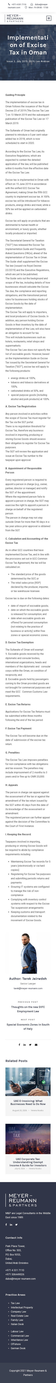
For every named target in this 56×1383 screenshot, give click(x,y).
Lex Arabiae (43, 61)
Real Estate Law (19, 1315)
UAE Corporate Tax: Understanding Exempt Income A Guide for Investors (28, 1162)
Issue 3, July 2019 (17, 61)
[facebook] (6, 1224)
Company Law (18, 1311)
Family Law (17, 1320)
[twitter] (16, 1224)
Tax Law (15, 1303)
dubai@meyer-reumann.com (20, 1278)
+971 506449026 (14, 1274)
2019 (32, 61)
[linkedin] (11, 1224)
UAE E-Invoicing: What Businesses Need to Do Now (28, 1102)
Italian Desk (17, 1324)
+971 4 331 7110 (19, 4)
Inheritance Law (19, 1339)
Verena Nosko (37, 1110)
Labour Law (17, 1331)
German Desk (18, 1348)
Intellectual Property (22, 1307)
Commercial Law (20, 1335)
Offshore (16, 1344)
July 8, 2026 (19, 1168)
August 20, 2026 (19, 1110)
